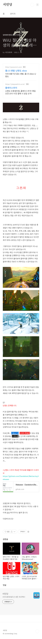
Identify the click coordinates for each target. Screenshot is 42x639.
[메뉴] (37, 4)
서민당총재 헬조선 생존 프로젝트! (13, 597)
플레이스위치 (11, 87)
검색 (32, 4)
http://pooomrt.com (13, 67)
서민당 (7, 4)
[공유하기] (11, 531)
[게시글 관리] (14, 531)
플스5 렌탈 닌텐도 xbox (16, 70)
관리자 (12, 13)
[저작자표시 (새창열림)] (28, 532)
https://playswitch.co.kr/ (15, 84)
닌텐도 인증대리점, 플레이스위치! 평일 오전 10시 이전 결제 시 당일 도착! (20, 92)
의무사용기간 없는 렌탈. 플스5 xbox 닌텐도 (20, 75)
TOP (37, 631)
